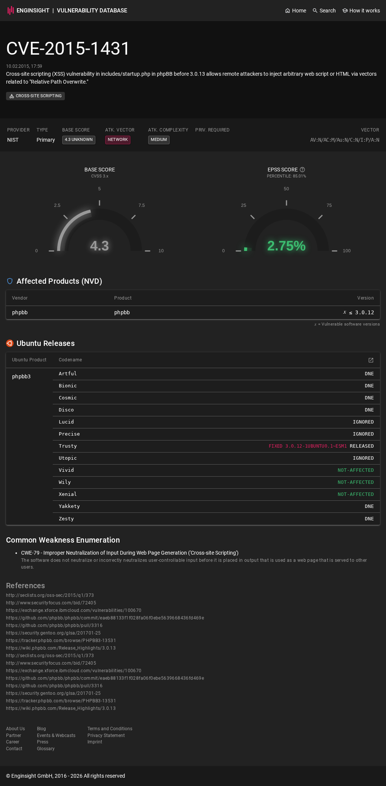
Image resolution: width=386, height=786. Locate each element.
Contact (14, 748)
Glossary (46, 748)
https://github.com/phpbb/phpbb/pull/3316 (54, 625)
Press (42, 742)
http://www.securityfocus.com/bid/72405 (51, 603)
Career (12, 742)
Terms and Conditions (109, 728)
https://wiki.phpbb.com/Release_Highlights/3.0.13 (61, 648)
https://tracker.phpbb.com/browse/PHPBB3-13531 (61, 640)
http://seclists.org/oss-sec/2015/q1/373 (50, 595)
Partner (13, 735)
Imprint (94, 742)
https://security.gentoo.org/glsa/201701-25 (53, 633)
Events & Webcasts (56, 735)
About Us (15, 728)
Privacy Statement (106, 735)
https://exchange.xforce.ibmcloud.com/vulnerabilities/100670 (74, 610)
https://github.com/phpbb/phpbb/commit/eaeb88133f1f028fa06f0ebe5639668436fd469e (105, 618)
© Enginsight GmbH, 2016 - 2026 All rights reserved (65, 776)
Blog (41, 728)
